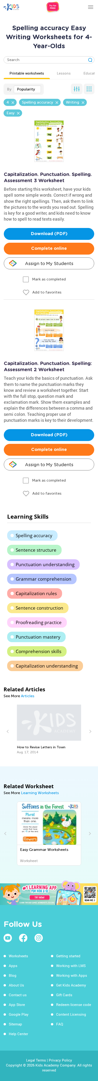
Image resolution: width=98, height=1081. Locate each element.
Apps (13, 965)
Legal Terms (36, 1060)
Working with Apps (71, 975)
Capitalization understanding (47, 666)
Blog (12, 975)
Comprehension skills (38, 651)
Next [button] (89, 731)
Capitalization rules (36, 593)
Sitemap (15, 1024)
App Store (17, 1004)
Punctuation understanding (45, 564)
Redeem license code (73, 1004)
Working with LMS (71, 965)
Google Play (19, 1014)
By (9, 89)
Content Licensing (71, 1014)
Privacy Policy (60, 1060)
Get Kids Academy (71, 985)
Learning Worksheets (40, 793)
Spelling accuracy (34, 535)
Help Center (18, 1033)
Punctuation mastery (38, 637)
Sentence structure (36, 550)
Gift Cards (64, 994)
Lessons (64, 73)
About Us (16, 985)
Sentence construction (39, 608)
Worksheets (18, 955)
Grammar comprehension (43, 579)
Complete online (49, 249)
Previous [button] (8, 731)
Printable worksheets (27, 73)
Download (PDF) (49, 234)
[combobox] (27, 89)
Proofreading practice (39, 622)
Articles (27, 696)
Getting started (68, 955)
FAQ (59, 1024)
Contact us (18, 994)
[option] (49, 729)
